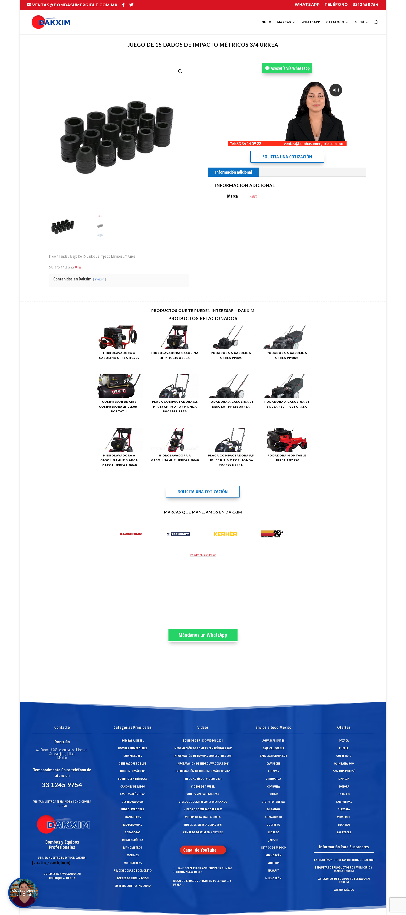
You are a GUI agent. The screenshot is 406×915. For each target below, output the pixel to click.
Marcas (284, 22)
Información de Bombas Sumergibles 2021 (203, 756)
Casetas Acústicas (132, 794)
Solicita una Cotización (287, 156)
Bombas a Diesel (132, 740)
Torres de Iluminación (133, 878)
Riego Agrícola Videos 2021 (203, 779)
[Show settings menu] (315, 142)
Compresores (132, 756)
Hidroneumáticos (132, 771)
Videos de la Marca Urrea (203, 817)
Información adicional (233, 172)
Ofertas (344, 727)
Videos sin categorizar (203, 794)
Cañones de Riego (132, 786)
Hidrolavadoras (132, 809)
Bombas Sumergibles (132, 748)
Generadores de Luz (132, 763)
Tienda (63, 256)
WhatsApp (311, 22)
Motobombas (132, 825)
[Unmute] (306, 142)
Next (291, 535)
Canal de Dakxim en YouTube (203, 832)
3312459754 (366, 5)
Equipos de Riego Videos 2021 (203, 740)
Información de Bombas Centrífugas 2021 (202, 748)
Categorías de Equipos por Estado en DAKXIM (344, 880)
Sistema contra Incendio (133, 886)
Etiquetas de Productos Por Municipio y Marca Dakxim (343, 869)
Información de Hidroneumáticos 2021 (203, 771)
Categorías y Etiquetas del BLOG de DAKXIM (344, 860)
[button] (180, 71)
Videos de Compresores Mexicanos (203, 802)
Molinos (133, 855)
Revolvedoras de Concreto (133, 870)
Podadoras (132, 832)
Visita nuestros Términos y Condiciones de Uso (62, 803)
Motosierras (133, 863)
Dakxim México (343, 890)
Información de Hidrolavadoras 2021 (203, 763)
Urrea (78, 267)
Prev (115, 535)
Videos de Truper (203, 786)
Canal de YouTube (200, 850)
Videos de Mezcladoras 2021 (202, 825)
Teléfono (336, 5)
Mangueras (133, 817)
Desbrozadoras (132, 802)
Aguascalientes (273, 740)
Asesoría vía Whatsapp (290, 68)
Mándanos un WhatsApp (203, 635)
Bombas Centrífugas (132, 779)
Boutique (55, 878)
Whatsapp (307, 5)
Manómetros (132, 847)
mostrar (99, 279)
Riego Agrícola (132, 840)
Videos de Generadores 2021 (203, 809)
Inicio (266, 22)
